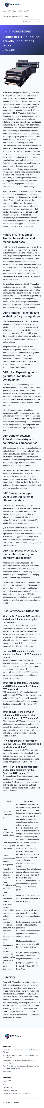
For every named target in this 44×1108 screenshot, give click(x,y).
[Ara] (39, 21)
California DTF (23, 11)
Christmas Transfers (10, 14)
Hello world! (7, 1071)
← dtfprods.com (8, 31)
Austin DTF (7, 11)
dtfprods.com (13, 1102)
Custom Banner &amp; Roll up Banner (16, 16)
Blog (14, 11)
